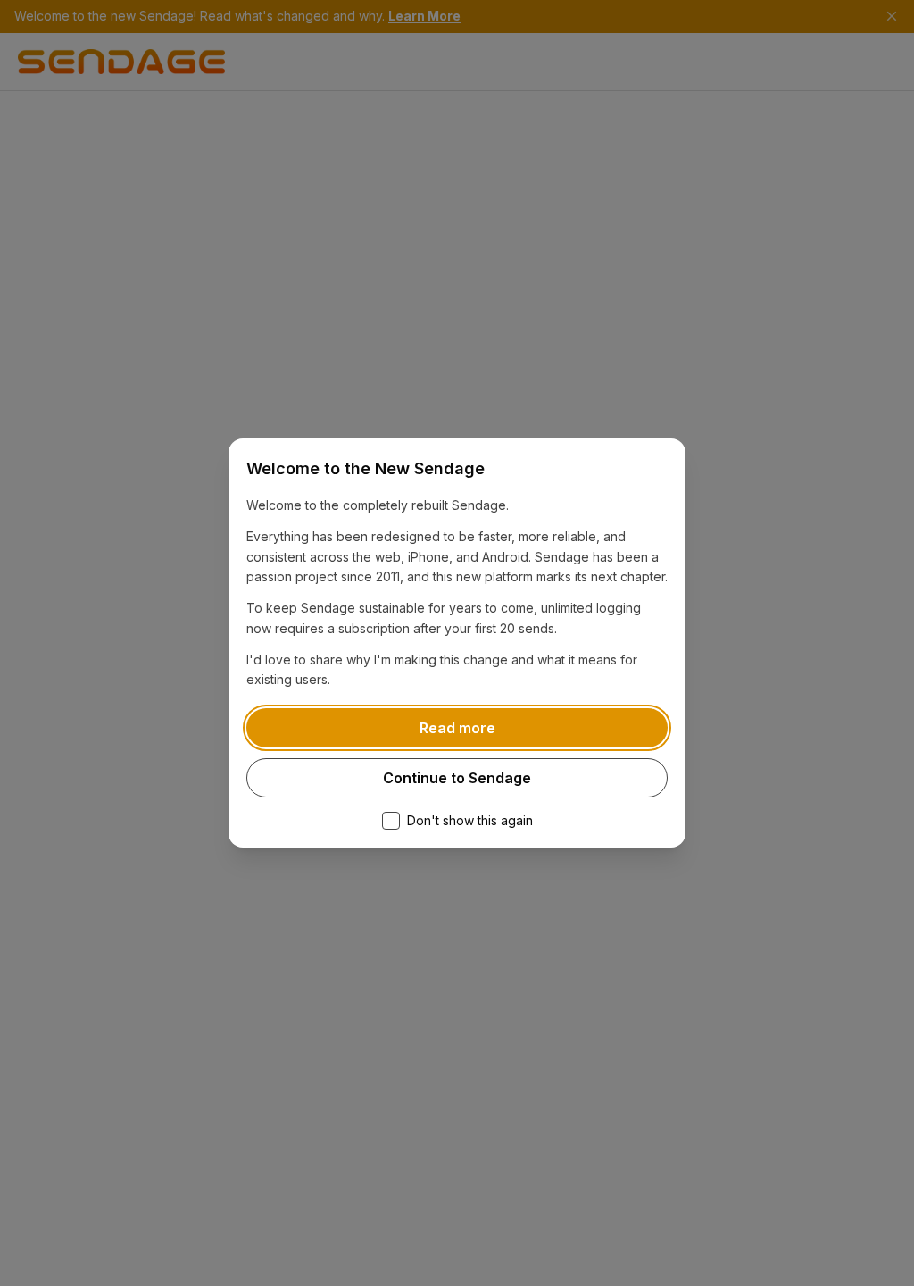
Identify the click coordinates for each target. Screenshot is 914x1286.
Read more (457, 728)
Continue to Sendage (457, 778)
